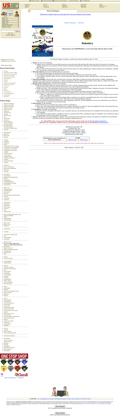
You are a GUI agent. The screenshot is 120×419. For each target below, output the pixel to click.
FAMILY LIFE (6, 187)
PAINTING (6, 265)
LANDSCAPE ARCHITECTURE (10, 234)
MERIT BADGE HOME (6, 65)
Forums (101, 5)
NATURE (6, 256)
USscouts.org (65, 7)
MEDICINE (6, 243)
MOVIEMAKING (7, 252)
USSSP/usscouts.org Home (7, 59)
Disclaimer (63, 399)
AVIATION (6, 129)
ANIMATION (6, 111)
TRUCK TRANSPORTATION (10, 332)
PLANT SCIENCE (7, 274)
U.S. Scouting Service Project (45, 399)
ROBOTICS (6, 294)
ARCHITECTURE (7, 115)
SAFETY (6, 298)
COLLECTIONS (7, 155)
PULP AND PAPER (8, 283)
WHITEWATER (7, 346)
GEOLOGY (6, 208)
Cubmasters (64, 5)
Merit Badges (83, 6)
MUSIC (5, 254)
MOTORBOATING (7, 251)
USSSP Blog (83, 7)
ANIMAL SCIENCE (8, 109)
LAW (5, 236)
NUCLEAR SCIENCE (8, 124)
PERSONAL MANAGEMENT (10, 268)
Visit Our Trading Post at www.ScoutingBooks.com (97, 403)
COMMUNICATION (8, 156)
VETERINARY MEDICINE (9, 335)
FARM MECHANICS (8, 189)
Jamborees (27, 6)
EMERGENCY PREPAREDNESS (11, 177)
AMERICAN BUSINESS (9, 103)
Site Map (57, 399)
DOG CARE (6, 169)
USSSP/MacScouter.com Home (8, 61)
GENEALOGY (7, 205)
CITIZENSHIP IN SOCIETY (11, 146)
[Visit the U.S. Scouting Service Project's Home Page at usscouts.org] (10, 8)
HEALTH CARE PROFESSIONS (12, 215)
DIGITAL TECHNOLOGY (9, 166)
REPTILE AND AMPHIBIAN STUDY (11, 291)
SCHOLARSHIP (7, 301)
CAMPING (6, 140)
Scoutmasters (46, 7)
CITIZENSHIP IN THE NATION (10, 149)
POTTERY (6, 277)
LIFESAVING (6, 239)
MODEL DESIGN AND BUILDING (11, 249)
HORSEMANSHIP (7, 220)
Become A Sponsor (10, 377)
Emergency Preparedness (10, 83)
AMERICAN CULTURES (9, 105)
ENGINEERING (7, 180)
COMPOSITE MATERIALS (9, 158)
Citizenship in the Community (10, 74)
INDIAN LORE (7, 222)
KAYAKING (6, 231)
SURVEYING (6, 322)
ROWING (6, 295)
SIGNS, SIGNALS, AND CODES (11, 310)
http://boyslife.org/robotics (98, 121)
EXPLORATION (7, 184)
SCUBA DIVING (7, 304)
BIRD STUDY (6, 135)
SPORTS (6, 319)
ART (5, 117)
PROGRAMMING (7, 279)
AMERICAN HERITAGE (9, 106)
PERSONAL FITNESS (8, 267)
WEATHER (6, 343)
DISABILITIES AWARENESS (10, 168)
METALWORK (7, 246)
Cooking (6, 80)
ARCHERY (6, 114)
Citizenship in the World (9, 77)
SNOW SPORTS (7, 315)
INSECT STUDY (7, 224)
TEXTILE (6, 328)
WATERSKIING (7, 338)
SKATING (6, 312)
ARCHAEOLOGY (7, 112)
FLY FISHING (7, 198)
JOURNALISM (7, 228)
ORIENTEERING (7, 262)
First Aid (6, 87)
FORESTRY (6, 199)
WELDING (6, 344)
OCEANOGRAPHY (8, 261)
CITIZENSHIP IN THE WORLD (10, 150)
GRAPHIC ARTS (7, 211)
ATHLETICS (6, 120)
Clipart (45, 5)
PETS (5, 270)
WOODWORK (7, 350)
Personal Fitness (8, 92)
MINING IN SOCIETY (8, 248)
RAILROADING (7, 288)
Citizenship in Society (10, 72)
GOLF (5, 210)
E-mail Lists (83, 5)
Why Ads (21, 377)
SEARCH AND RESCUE (9, 307)
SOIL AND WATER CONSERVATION (11, 316)
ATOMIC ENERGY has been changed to (8, 122)
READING (6, 289)
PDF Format (84, 140)
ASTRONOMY (7, 118)
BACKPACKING (7, 132)
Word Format (72, 140)
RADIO (5, 286)
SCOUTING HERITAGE (9, 303)
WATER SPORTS (7, 341)
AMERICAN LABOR (8, 108)
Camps (100, 4)
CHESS (5, 144)
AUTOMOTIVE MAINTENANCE (10, 128)
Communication (7, 78)
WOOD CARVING (7, 349)
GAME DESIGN (7, 202)
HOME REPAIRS (7, 218)
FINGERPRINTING (8, 190)
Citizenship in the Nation (9, 75)
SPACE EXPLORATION (9, 318)
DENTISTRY (6, 165)
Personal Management (9, 93)
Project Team (71, 399)
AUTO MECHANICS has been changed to (8, 126)
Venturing (101, 7)
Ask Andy (46, 4)
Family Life (6, 86)
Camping (6, 71)
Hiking (5, 89)
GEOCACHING (7, 207)
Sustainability (7, 95)
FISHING (6, 196)
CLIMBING (6, 152)
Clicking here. (104, 122)
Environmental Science (9, 84)
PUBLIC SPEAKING (8, 282)
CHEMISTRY (6, 143)
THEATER (6, 329)
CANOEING (6, 141)
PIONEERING (7, 273)
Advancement (28, 4)
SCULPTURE (6, 306)
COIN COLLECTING (8, 153)
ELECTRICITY (7, 174)
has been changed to (8, 340)
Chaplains (27, 5)
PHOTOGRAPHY (7, 271)
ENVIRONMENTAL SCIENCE (10, 183)
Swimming (6, 96)
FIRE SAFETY (7, 192)
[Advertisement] (14, 48)
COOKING (6, 159)
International (46, 6)
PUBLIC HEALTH (7, 280)
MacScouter (64, 6)
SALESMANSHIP (7, 300)
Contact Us (79, 399)
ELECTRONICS (7, 175)
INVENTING (6, 225)
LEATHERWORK (7, 237)
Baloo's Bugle (84, 4)
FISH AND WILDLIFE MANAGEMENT (12, 195)
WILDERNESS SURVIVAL (9, 347)
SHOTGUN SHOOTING (9, 309)
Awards (63, 4)
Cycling (5, 81)
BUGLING (6, 137)
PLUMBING (6, 276)
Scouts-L (27, 7)
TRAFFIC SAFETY (8, 331)
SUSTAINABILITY (7, 324)
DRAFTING (6, 171)
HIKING (5, 217)
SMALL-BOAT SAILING (9, 313)
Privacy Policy (87, 399)
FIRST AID (6, 193)
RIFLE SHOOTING (8, 292)
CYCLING (6, 162)
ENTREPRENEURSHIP (9, 181)
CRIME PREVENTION (8, 161)
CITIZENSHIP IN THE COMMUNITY (11, 147)
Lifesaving (6, 90)
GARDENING (6, 204)
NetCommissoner (103, 6)
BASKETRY (6, 134)
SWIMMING (6, 325)
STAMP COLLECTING (8, 321)
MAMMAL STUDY (7, 242)
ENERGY (6, 178)
